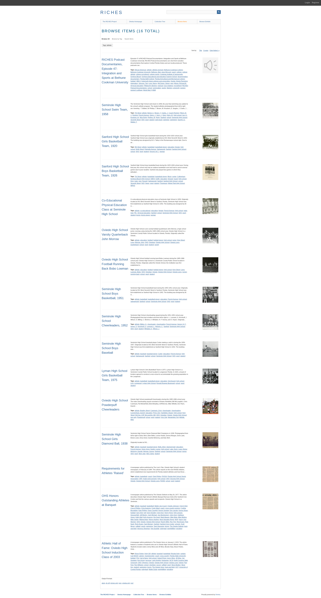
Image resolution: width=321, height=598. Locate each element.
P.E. (135, 213)
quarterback (135, 245)
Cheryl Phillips (135, 508)
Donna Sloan (183, 510)
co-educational (145, 211)
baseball (143, 354)
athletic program (157, 70)
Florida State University (178, 556)
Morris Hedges (154, 519)
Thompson (163, 183)
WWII (154, 90)
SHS (142, 120)
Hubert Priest (161, 558)
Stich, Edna (150, 454)
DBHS (153, 179)
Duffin (158, 179)
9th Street (138, 147)
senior (184, 451)
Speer (147, 183)
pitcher (181, 563)
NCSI (171, 560)
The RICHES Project (110, 21)
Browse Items (182, 21)
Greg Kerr (160, 513)
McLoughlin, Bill (150, 415)
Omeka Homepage (135, 21)
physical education (137, 86)
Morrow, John (139, 242)
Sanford (163, 117)
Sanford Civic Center (167, 524)
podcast (160, 86)
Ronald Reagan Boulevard (165, 383)
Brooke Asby (175, 554)
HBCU (138, 81)
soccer (158, 565)
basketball (150, 147)
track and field (170, 567)
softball (138, 526)
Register (315, 3)
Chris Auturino (146, 508)
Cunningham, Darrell (138, 413)
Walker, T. (134, 122)
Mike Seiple (135, 519)
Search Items (129, 39)
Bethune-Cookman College (173, 70)
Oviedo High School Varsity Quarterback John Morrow (115, 234)
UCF (176, 567)
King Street (181, 240)
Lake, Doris (174, 449)
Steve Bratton (176, 565)
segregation (157, 88)
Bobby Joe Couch (161, 506)
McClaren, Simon (164, 83)
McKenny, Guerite (137, 451)
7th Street (138, 113)
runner (184, 272)
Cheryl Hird (183, 506)
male (136, 181)
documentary (135, 79)
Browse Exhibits (204, 21)
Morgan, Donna (148, 451)
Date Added (214, 50)
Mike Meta (173, 517)
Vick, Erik (164, 417)
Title (200, 50)
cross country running (172, 508)
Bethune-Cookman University (141, 72)
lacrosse (148, 560)
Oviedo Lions (174, 242)
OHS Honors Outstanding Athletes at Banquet (115, 500)
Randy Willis (165, 522)
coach (174, 72)
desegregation (183, 77)
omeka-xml (126, 583)
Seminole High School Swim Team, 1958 (115, 109)
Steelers (169, 88)
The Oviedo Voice (158, 567)
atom (103, 583)
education (171, 147)
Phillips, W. (151, 117)
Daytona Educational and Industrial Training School (159, 77)
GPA (140, 479)
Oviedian (152, 242)
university (176, 88)
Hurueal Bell (135, 515)
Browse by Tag (117, 39)
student (151, 120)
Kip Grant (156, 517)
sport (147, 120)
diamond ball (171, 447)
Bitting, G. (143, 324)
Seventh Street (136, 120)
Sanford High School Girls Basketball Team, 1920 (115, 141)
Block (169, 176)
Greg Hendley (151, 513)
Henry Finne (169, 513)
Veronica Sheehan (143, 529)
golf (145, 513)
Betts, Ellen (162, 447)
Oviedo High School (163, 242)
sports (164, 88)
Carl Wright (134, 556)
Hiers (164, 115)
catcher (141, 556)
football (133, 81)
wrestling (179, 529)
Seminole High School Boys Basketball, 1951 (113, 293)
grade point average (150, 479)
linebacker (165, 560)
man (132, 213)
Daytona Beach (136, 77)
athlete (149, 70)
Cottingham (181, 176)
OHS (146, 242)
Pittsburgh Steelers (150, 86)
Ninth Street (140, 149)
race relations (168, 86)
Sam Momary (148, 524)
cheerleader (151, 324)
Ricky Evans (139, 524)
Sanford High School (179, 149)
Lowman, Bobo (136, 272)
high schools (178, 513)
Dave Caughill (153, 510)
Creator (205, 50)
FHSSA (164, 476)
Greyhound (172, 381)
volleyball (163, 529)
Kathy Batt (139, 517)
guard (176, 179)
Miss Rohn (143, 117)
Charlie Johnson (173, 506)
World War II (147, 90)
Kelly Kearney (148, 517)
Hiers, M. (170, 115)
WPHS (133, 186)
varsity (157, 245)
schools (177, 524)
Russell (144, 181)
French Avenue (144, 115)
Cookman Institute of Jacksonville (171, 74)
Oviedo (154, 272)
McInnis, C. (159, 326)
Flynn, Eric (156, 413)
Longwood (138, 383)
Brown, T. (158, 113)
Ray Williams (138, 565)
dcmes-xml (114, 583)
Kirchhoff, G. (142, 326)
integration (134, 83)
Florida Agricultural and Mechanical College (170, 79)
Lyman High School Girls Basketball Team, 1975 (114, 375)
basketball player (161, 147)
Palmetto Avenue (150, 149)
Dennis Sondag (163, 510)
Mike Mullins (182, 517)
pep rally (133, 417)
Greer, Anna (146, 449)
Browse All (105, 39)
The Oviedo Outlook (176, 526)
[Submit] (219, 12)
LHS (132, 383)
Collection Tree (160, 21)
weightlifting (171, 529)
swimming (173, 120)
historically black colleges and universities (155, 81)
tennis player (145, 215)
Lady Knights (156, 560)
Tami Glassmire (159, 526)
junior (174, 240)
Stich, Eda (142, 454)
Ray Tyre (173, 522)
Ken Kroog (141, 560)
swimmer (166, 120)
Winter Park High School (176, 183)
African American (140, 70)
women (182, 88)
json (120, 583)
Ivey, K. (184, 115)
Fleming (135, 115)
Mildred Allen (143, 519)
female (177, 147)
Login (307, 3)
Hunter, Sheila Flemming (179, 81)
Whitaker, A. (148, 329)
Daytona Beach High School (140, 179)
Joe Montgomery (163, 515)
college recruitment (142, 74)
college (179, 72)
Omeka (217, 594)
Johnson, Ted (143, 83)
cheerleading (161, 324)
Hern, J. (159, 115)
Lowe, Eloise (182, 449)
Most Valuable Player (167, 519)
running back (135, 274)
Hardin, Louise (155, 449)
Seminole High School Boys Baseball (111, 348)
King (132, 181)
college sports (154, 74)
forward (170, 179)
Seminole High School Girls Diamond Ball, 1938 (115, 439)
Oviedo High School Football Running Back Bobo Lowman (115, 264)
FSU (137, 558)
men (171, 83)
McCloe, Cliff (139, 415)
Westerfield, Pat (173, 417)
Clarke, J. (165, 113)
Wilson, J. (156, 329)
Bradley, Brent (145, 410)
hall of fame (144, 558)
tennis (138, 215)
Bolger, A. (150, 113)
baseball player (152, 354)
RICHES (111, 12)
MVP (176, 519)
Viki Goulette (155, 529)
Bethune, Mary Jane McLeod (161, 72)
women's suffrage (136, 90)
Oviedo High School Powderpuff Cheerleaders (115, 405)
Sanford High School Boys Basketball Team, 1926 (115, 171)
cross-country (164, 556)
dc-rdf (108, 583)
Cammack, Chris (156, 410)
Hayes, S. (134, 326)
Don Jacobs (174, 510)
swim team (158, 120)
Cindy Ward (156, 508)
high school (178, 115)
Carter (160, 354)
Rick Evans (180, 522)
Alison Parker (139, 554)
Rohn (158, 117)
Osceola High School (177, 479)
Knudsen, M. (135, 117)
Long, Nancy (152, 83)
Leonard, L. (151, 326)
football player (158, 240)
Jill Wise (178, 558)
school (150, 88)
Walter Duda (153, 569)
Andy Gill (147, 554)
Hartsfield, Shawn (167, 413)
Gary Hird (139, 513)
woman (162, 151)
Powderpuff (141, 417)
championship (149, 556)
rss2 (132, 583)
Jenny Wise (171, 558)
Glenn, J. (153, 115)
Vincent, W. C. (154, 151)
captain (182, 554)
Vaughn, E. (181, 120)
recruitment (178, 86)
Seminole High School (179, 117)
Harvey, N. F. (181, 324)
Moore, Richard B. (180, 83)
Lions (132, 242)
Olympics (145, 563)
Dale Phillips (142, 510)
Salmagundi (161, 149)
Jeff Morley (143, 515)
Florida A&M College (147, 79)
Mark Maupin (165, 517)
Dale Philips (157, 476)
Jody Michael (152, 515)
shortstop (152, 565)
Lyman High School (149, 383)
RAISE (162, 481)
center (174, 176)
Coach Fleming (174, 113)
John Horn (173, 515)
